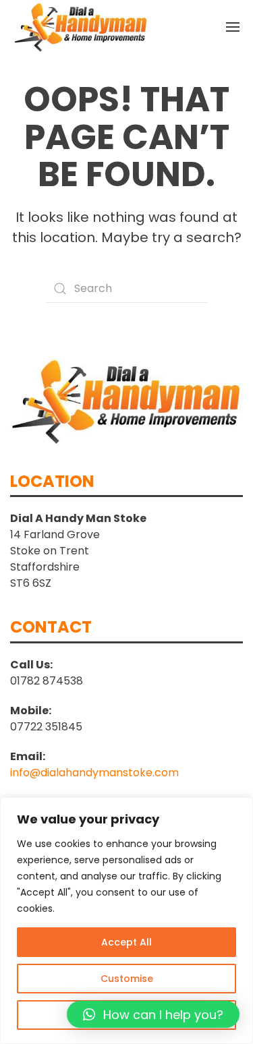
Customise (127, 978)
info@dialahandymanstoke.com (94, 772)
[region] (126, 920)
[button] (153, 1014)
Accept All (126, 942)
